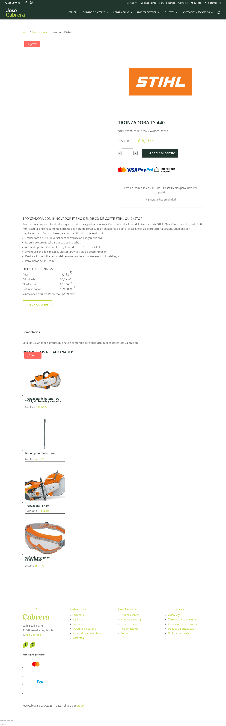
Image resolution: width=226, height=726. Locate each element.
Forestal (78, 624)
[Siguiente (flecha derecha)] (5, 724)
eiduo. (80, 705)
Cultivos (169, 12)
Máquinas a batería (84, 628)
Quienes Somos (148, 3)
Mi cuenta (196, 3)
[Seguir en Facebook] (25, 645)
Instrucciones (37, 304)
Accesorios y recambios (196, 12)
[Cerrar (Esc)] (12, 720)
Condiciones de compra (182, 624)
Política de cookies (179, 633)
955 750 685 (14, 2)
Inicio (26, 32)
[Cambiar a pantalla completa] (5, 720)
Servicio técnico (167, 3)
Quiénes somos (130, 615)
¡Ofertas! (73, 12)
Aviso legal (174, 615)
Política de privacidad (181, 628)
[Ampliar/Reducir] (1, 720)
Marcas (130, 3)
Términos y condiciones (182, 619)
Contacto (183, 3)
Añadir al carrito (162, 153)
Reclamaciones (130, 628)
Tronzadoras (39, 32)
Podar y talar (121, 12)
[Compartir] (8, 720)
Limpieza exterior (146, 12)
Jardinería (79, 615)
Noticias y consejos (132, 619)
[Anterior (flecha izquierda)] (1, 724)
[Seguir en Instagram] (32, 645)
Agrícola (78, 619)
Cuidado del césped (94, 12)
